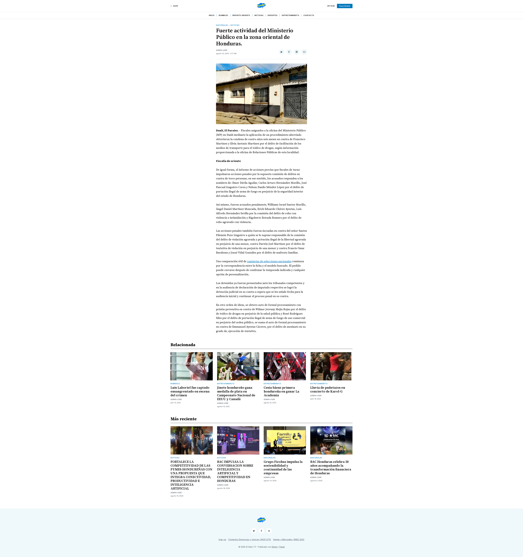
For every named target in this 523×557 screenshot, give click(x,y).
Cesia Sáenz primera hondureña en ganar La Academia (281, 391)
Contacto (308, 15)
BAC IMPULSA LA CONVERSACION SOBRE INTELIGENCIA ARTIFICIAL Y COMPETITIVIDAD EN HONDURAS (235, 471)
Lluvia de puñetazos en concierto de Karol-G (327, 390)
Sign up (222, 539)
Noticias (258, 15)
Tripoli (282, 547)
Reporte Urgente (241, 15)
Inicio (211, 15)
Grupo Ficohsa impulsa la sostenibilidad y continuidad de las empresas (283, 467)
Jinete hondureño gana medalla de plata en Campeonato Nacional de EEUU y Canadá (236, 393)
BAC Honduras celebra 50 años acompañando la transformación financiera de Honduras (330, 467)
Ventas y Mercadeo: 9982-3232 (288, 539)
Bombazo (223, 15)
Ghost (274, 547)
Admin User (221, 50)
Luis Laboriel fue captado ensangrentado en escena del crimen (190, 391)
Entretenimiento (290, 15)
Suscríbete (344, 6)
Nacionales (222, 25)
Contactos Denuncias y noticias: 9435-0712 (249, 539)
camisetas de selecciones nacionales (269, 261)
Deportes (272, 15)
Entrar (331, 6)
